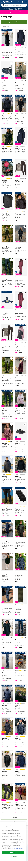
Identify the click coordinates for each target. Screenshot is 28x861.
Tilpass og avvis (13, 856)
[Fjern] (25, 5)
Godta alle (13, 852)
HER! (20, 12)
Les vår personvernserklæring (16, 848)
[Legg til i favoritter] (24, 30)
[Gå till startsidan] (6, 2)
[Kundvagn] (22, 2)
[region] (13, 841)
